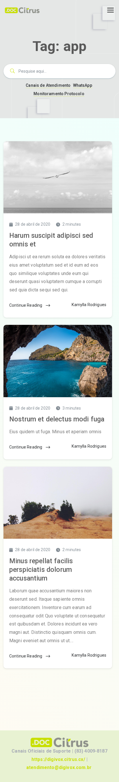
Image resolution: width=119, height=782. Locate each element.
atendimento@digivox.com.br (59, 767)
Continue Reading (26, 305)
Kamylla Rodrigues (89, 304)
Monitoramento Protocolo (59, 93)
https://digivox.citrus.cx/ (58, 759)
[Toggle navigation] (110, 10)
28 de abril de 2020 (32, 224)
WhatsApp (82, 85)
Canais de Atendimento (48, 85)
